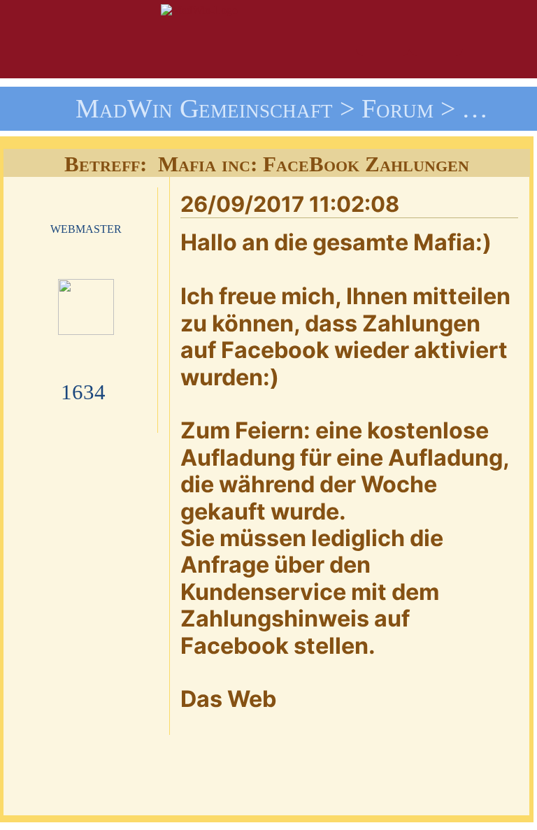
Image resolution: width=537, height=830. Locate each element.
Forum (397, 108)
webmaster (86, 227)
